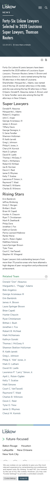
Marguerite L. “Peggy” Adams (18, 286)
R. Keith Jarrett (10, 351)
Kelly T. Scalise (10, 380)
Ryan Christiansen (12, 318)
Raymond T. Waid (12, 392)
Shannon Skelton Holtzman (17, 347)
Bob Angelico (10, 290)
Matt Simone (9, 384)
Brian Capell (9, 310)
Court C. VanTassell (13, 388)
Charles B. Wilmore (13, 397)
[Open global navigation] (40, 7)
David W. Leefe (10, 368)
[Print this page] (42, 60)
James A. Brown (11, 302)
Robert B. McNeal (12, 331)
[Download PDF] (46, 60)
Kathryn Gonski (10, 339)
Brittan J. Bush (10, 323)
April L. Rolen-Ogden (14, 376)
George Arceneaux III (13, 294)
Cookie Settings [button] (10, 478)
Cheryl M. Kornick (12, 413)
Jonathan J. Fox (10, 327)
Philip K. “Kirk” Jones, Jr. (14, 360)
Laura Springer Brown (14, 306)
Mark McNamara (11, 335)
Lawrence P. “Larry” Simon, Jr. (18, 372)
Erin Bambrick (10, 298)
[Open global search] (46, 7)
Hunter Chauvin (10, 314)
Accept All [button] (23, 478)
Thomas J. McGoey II (13, 343)
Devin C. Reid (9, 401)
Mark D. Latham (11, 364)
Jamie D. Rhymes (11, 409)
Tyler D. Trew (9, 405)
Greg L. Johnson (11, 355)
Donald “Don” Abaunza (14, 281)
